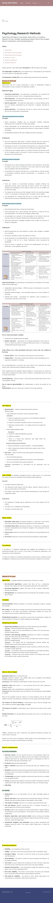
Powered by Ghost (47, 891)
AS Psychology (5, 20)
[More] (40, 3)
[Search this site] (48, 3)
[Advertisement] (30, 20)
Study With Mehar (10, 3)
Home (21, 3)
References (28, 892)
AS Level (35, 3)
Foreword (27, 3)
